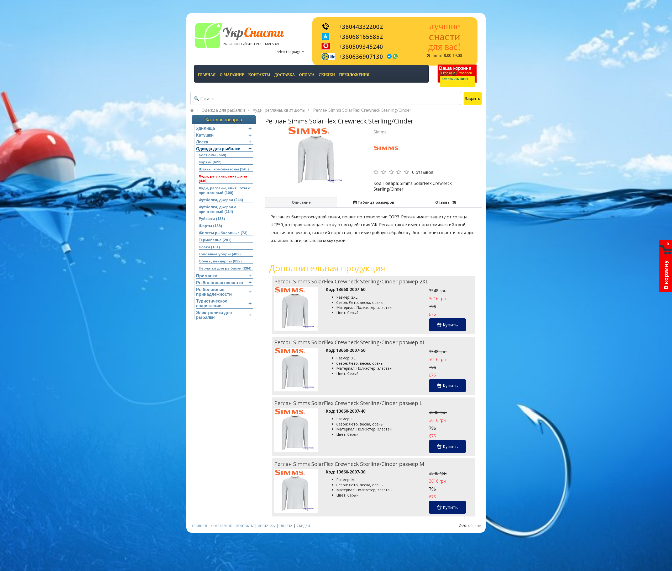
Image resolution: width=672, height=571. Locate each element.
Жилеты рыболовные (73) (223, 233)
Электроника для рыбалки (214, 315)
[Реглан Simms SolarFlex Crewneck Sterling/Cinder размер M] (296, 491)
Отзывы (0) (445, 202)
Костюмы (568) (212, 155)
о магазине (232, 75)
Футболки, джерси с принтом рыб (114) (217, 209)
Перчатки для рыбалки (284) (225, 268)
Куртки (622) (210, 162)
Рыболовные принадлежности (214, 292)
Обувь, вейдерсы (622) (220, 261)
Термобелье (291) (215, 240)
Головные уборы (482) (220, 254)
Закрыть (472, 98)
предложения (354, 75)
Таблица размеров (376, 202)
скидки (327, 75)
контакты (259, 75)
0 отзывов (423, 172)
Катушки (205, 135)
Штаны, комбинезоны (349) (224, 169)
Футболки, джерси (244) (221, 200)
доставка (284, 75)
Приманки (206, 276)
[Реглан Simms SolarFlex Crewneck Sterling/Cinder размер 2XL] (296, 308)
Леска (202, 142)
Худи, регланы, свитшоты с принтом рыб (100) (224, 190)
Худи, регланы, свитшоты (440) (223, 178)
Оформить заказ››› (455, 81)
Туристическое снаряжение (211, 303)
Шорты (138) (210, 226)
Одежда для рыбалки (223, 110)
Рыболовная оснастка (219, 283)
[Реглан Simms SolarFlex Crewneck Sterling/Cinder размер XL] (296, 369)
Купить (450, 325)
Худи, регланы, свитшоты (279, 110)
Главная (207, 75)
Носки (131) (209, 247)
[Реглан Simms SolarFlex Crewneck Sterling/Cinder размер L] (296, 430)
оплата (306, 75)
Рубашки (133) (212, 219)
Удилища (205, 128)
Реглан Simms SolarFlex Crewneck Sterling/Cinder (362, 110)
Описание (301, 202)
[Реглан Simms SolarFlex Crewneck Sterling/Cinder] (317, 156)
